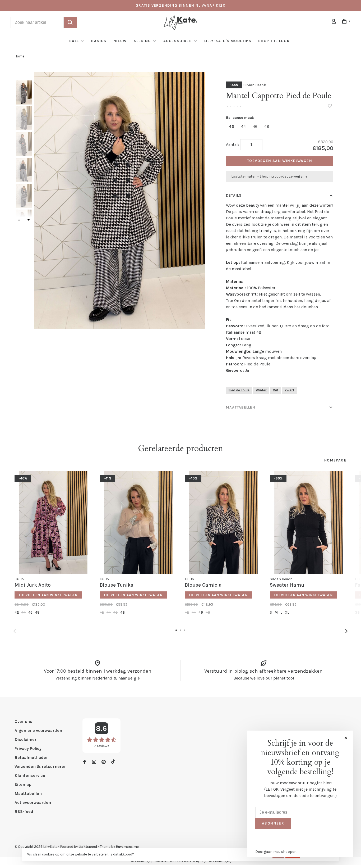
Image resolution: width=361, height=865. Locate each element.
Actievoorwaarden (33, 802)
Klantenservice (30, 775)
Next (28, 220)
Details (234, 195)
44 (243, 126)
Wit (275, 390)
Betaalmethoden (32, 757)
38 (357, 612)
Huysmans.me (127, 847)
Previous (14, 631)
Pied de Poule (239, 390)
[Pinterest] (103, 762)
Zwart (289, 390)
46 (255, 126)
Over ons (23, 721)
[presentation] (24, 92)
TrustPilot (161, 861)
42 (231, 126)
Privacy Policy (28, 748)
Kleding (142, 41)
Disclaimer (25, 739)
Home (19, 56)
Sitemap (23, 784)
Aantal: (232, 144)
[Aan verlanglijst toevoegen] (330, 106)
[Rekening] (334, 22)
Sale (74, 41)
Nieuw (120, 41)
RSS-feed (24, 811)
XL (287, 612)
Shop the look (274, 41)
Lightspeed (87, 847)
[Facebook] (84, 762)
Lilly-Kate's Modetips (227, 41)
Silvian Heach (254, 85)
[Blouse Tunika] (138, 522)
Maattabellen (240, 407)
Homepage (335, 460)
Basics (98, 41)
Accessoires (178, 41)
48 (266, 126)
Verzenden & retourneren (41, 766)
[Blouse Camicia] (223, 522)
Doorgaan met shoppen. (276, 851)
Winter (261, 390)
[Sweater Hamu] (308, 522)
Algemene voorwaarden (38, 730)
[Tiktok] (113, 762)
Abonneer (273, 823)
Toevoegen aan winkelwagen (279, 160)
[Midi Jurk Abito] (53, 522)
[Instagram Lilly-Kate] (94, 762)
